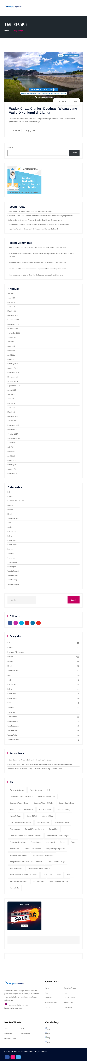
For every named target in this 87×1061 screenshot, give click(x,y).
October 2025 (12, 329)
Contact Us (68, 1007)
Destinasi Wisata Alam (15, 501)
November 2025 (13, 324)
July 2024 (10, 394)
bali (48, 790)
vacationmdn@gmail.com (18, 1005)
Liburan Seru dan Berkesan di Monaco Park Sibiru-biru (46, 263)
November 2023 (13, 430)
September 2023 (13, 438)
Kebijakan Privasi (70, 988)
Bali (8, 492)
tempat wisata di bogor (19, 855)
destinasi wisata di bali (46, 796)
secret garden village (18, 842)
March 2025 (11, 359)
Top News (48, 998)
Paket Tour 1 (12, 545)
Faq (46, 993)
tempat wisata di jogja (56, 862)
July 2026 (10, 294)
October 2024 (12, 381)
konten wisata (23, 994)
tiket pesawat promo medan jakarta (23, 875)
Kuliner (9, 536)
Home (6, 30)
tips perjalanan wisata (26, 997)
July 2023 (10, 447)
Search (10, 147)
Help (65, 993)
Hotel (9, 514)
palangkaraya (15, 829)
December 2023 (13, 425)
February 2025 (12, 364)
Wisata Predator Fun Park (58, 881)
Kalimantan (11, 532)
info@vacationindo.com (13, 1008)
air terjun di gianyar (17, 790)
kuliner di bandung (63, 809)
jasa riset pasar (45, 809)
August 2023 (12, 443)
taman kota (14, 849)
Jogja (9, 527)
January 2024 (12, 421)
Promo (10, 549)
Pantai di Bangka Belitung (34, 829)
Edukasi (10, 505)
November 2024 (13, 377)
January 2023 (12, 469)
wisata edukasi (38, 881)
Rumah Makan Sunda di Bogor (58, 836)
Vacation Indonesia (16, 263)
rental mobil (53, 829)
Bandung (10, 496)
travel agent (47, 875)
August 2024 (12, 390)
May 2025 (11, 351)
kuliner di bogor (15, 816)
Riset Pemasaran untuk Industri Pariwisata (25, 836)
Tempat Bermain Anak (32, 849)
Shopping (10, 554)
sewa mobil (50, 842)
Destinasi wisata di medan (43, 803)
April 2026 (11, 307)
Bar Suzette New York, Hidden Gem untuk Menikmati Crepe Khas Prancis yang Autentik (39, 216)
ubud (59, 875)
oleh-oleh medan (43, 823)
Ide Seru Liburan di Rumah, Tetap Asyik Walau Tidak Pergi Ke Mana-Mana (34, 220)
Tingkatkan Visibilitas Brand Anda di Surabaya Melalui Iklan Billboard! (32, 229)
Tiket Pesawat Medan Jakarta (39, 868)
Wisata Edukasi (13, 571)
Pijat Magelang (14, 275)
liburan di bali (32, 816)
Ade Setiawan (14, 247)
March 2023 (11, 460)
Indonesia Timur (13, 518)
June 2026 (11, 298)
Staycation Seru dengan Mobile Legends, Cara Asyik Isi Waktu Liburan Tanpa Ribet (38, 225)
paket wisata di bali (62, 823)
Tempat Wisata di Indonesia (43, 855)
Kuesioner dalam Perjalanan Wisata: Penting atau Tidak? (45, 269)
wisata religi (14, 888)
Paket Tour (11, 540)
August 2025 (12, 337)
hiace (12, 809)
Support (48, 1007)
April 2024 (11, 408)
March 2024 (11, 412)
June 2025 (11, 346)
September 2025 (13, 333)
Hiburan (10, 510)
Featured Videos (51, 1002)
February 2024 (12, 416)
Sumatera (11, 558)
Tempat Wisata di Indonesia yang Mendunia (26, 862)
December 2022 (13, 473)
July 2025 (10, 342)
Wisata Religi (12, 580)
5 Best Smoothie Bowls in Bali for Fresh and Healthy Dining (29, 211)
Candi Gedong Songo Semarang (21, 796)
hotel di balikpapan (26, 809)
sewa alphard (36, 842)
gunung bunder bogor (67, 803)
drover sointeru (15, 254)
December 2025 (13, 320)
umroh (69, 875)
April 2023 (11, 456)
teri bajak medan (16, 868)
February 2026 (12, 315)
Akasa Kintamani (36, 790)
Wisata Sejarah (13, 584)
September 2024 (13, 386)
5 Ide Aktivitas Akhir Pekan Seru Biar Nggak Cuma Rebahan (44, 247)
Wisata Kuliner (12, 575)
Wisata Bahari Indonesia (18, 881)
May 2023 (11, 452)
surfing (62, 842)
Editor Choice (69, 1002)
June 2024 (11, 399)
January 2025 (12, 368)
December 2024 (13, 373)
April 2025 (11, 355)
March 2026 (11, 311)
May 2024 (11, 403)
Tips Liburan (12, 562)
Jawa (9, 523)
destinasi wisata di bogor (19, 803)
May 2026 (11, 302)
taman (73, 842)
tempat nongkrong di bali (55, 849)
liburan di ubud (47, 816)
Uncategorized (12, 567)
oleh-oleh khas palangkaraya (20, 823)
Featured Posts (69, 998)
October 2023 (12, 434)
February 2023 (12, 465)
